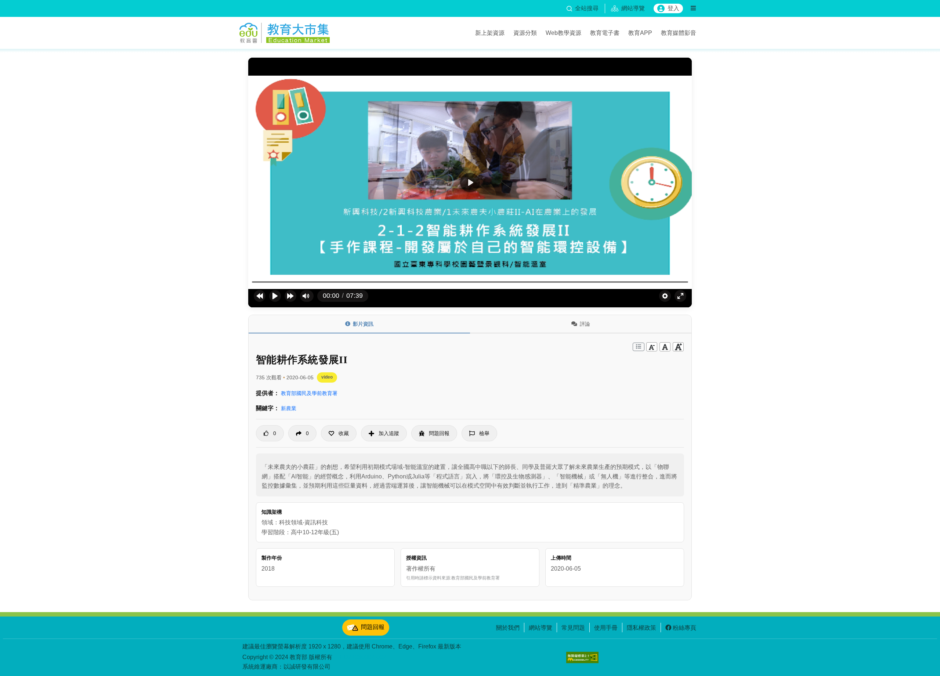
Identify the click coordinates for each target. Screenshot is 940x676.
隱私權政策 (641, 627)
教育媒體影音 (678, 32)
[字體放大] (678, 347)
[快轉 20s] (290, 296)
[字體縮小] (652, 347)
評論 (585, 324)
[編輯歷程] (638, 347)
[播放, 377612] (275, 296)
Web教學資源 (563, 32)
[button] (339, 433)
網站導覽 (540, 627)
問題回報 (372, 627)
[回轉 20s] (259, 296)
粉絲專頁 (684, 627)
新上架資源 (490, 32)
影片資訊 (363, 324)
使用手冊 (606, 627)
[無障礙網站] (582, 657)
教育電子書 (604, 32)
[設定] (665, 296)
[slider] (470, 282)
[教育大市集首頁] (284, 32)
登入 (673, 8)
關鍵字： (267, 408)
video (327, 377)
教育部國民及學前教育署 (309, 393)
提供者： (267, 393)
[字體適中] (665, 347)
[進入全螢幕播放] (680, 296)
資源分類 (525, 32)
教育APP (640, 32)
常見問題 (573, 627)
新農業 (288, 408)
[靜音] (306, 296)
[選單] (693, 8)
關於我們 (508, 627)
